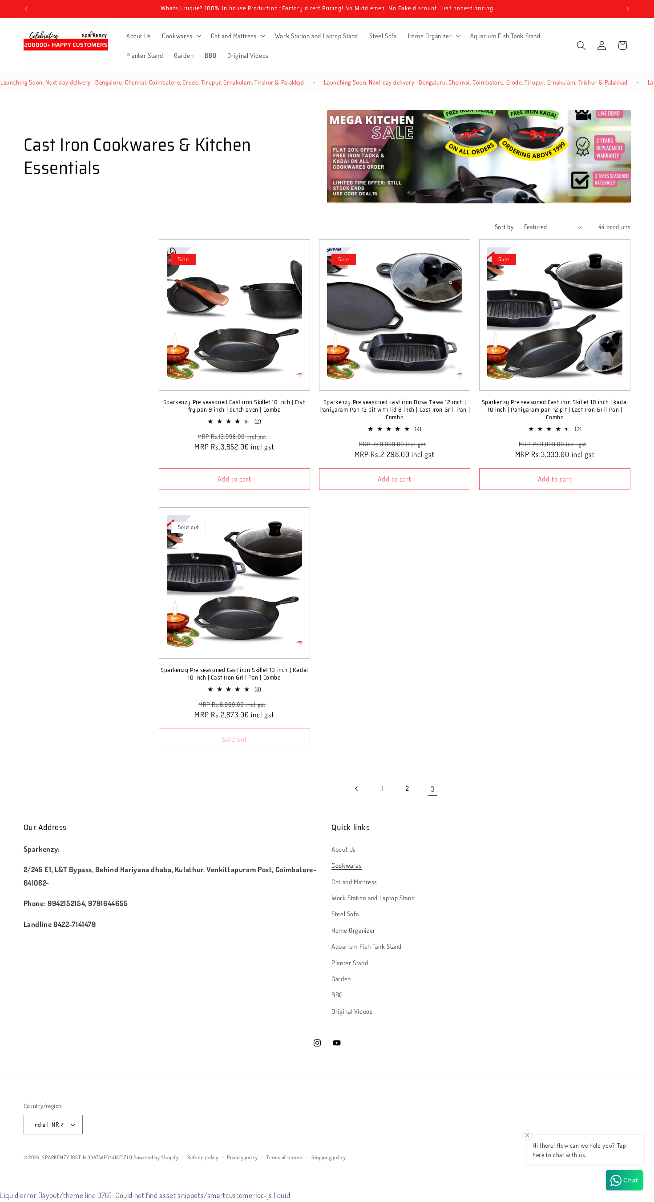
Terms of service (284, 1157)
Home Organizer (353, 930)
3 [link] (433, 788)
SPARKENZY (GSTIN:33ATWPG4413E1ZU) (87, 1157)
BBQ (337, 995)
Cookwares (346, 865)
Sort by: (505, 227)
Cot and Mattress (354, 881)
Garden (341, 978)
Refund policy (202, 1157)
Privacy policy (242, 1157)
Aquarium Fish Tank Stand (366, 946)
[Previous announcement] (26, 9)
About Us (343, 849)
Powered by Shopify (155, 1157)
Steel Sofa (345, 914)
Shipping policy (328, 1157)
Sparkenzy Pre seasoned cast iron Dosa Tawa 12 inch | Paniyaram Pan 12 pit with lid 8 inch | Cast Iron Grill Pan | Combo (394, 410)
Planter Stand (349, 962)
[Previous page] (357, 788)
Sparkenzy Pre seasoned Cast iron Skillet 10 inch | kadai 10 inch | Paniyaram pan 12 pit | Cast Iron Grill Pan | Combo (555, 410)
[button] (181, 35)
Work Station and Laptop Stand (373, 897)
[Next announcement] (628, 9)
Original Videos (351, 1011)
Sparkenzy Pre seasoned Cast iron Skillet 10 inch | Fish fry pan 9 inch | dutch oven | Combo (234, 406)
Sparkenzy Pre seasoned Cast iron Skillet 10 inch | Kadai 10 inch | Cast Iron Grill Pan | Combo (234, 674)
